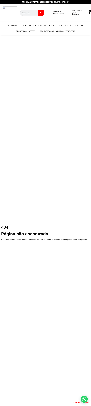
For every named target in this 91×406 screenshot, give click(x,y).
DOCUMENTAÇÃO (47, 31)
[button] (84, 399)
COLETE (68, 26)
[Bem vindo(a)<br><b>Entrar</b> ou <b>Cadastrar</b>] (67, 12)
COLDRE (60, 26)
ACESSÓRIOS (13, 26)
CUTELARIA (78, 26)
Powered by (81, 402)
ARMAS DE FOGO (45, 26)
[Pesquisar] (41, 13)
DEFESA (32, 31)
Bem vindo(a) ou (77, 12)
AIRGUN (23, 26)
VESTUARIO (70, 31)
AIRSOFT (32, 26)
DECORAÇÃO (21, 31)
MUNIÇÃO (60, 31)
